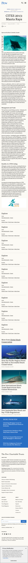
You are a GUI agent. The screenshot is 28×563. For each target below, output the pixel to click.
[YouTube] (10, 534)
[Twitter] (8, 534)
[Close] (25, 548)
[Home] (13, 454)
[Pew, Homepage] (4, 3)
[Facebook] (2, 534)
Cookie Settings (14, 560)
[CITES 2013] (14, 203)
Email (2, 519)
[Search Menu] (22, 3)
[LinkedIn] (6, 534)
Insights (4, 497)
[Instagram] (4, 534)
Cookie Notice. (5, 558)
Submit (23, 521)
